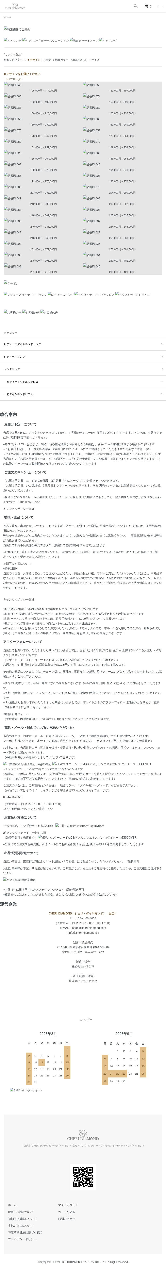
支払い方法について (21, 1225)
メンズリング (12, 369)
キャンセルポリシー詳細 (18, 509)
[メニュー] (160, 6)
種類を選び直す (13, 60)
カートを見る (66, 1212)
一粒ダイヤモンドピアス (18, 394)
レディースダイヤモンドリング (22, 344)
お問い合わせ (66, 1219)
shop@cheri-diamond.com (89, 928)
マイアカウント (68, 1205)
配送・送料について (21, 1212)
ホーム (7, 17)
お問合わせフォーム (16, 714)
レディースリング (14, 356)
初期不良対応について (17, 563)
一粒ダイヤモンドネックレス (21, 382)
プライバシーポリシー (22, 1239)
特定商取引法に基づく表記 (25, 1232)
